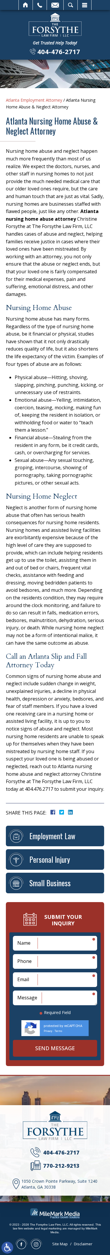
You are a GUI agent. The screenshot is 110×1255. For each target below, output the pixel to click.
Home (26, 5)
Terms (58, 1030)
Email (55, 5)
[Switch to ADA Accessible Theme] (7, 1248)
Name (24, 943)
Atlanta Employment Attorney (34, 100)
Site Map (60, 1243)
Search (70, 5)
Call (40, 5)
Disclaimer (83, 1243)
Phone (24, 961)
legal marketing (51, 1228)
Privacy (48, 1030)
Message (27, 997)
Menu (84, 5)
